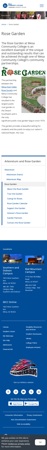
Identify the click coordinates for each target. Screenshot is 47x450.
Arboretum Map (14, 179)
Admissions (7, 345)
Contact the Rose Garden (18, 222)
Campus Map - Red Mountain (32, 289)
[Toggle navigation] (41, 5)
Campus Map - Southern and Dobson (11, 290)
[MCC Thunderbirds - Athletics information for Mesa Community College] (23, 368)
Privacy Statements (34, 415)
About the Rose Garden (18, 189)
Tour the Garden (14, 193)
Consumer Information (14, 415)
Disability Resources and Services (34, 328)
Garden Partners (14, 218)
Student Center (9, 331)
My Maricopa (8, 336)
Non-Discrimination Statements (23, 419)
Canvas (6, 327)
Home (3, 24)
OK (40, 442)
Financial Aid (8, 349)
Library (28, 338)
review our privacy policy (19, 443)
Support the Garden (16, 208)
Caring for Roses (14, 198)
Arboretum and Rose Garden (23, 161)
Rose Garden (11, 184)
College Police (31, 343)
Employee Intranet (33, 347)
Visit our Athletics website (24, 382)
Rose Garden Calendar (17, 203)
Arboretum (9, 169)
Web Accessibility (23, 424)
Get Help (6, 340)
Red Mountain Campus (33, 270)
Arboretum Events (15, 174)
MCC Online (10, 302)
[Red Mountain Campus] (34, 261)
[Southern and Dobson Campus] (12, 259)
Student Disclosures (34, 334)
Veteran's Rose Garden (17, 213)
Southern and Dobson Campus (11, 270)
